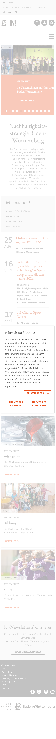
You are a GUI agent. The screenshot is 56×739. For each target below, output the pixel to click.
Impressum (10, 386)
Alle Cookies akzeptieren (39, 404)
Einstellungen (35, 393)
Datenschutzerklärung (16, 382)
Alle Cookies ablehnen (16, 404)
